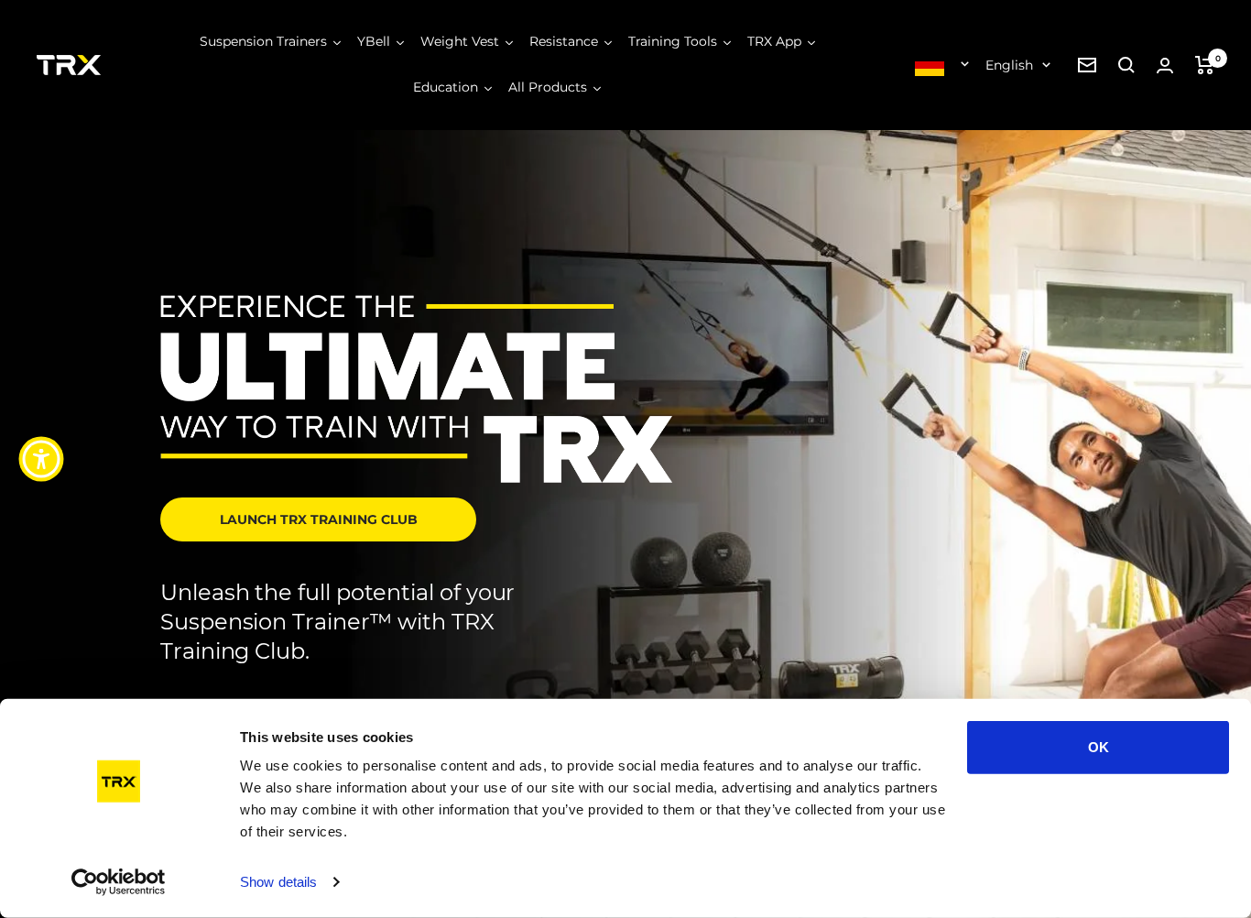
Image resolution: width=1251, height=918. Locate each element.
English (1009, 65)
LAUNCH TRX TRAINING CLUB (319, 519)
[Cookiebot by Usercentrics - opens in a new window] (118, 882)
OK (1098, 747)
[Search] (1126, 65)
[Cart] (1204, 65)
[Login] (1165, 65)
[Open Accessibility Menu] (41, 459)
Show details (278, 882)
